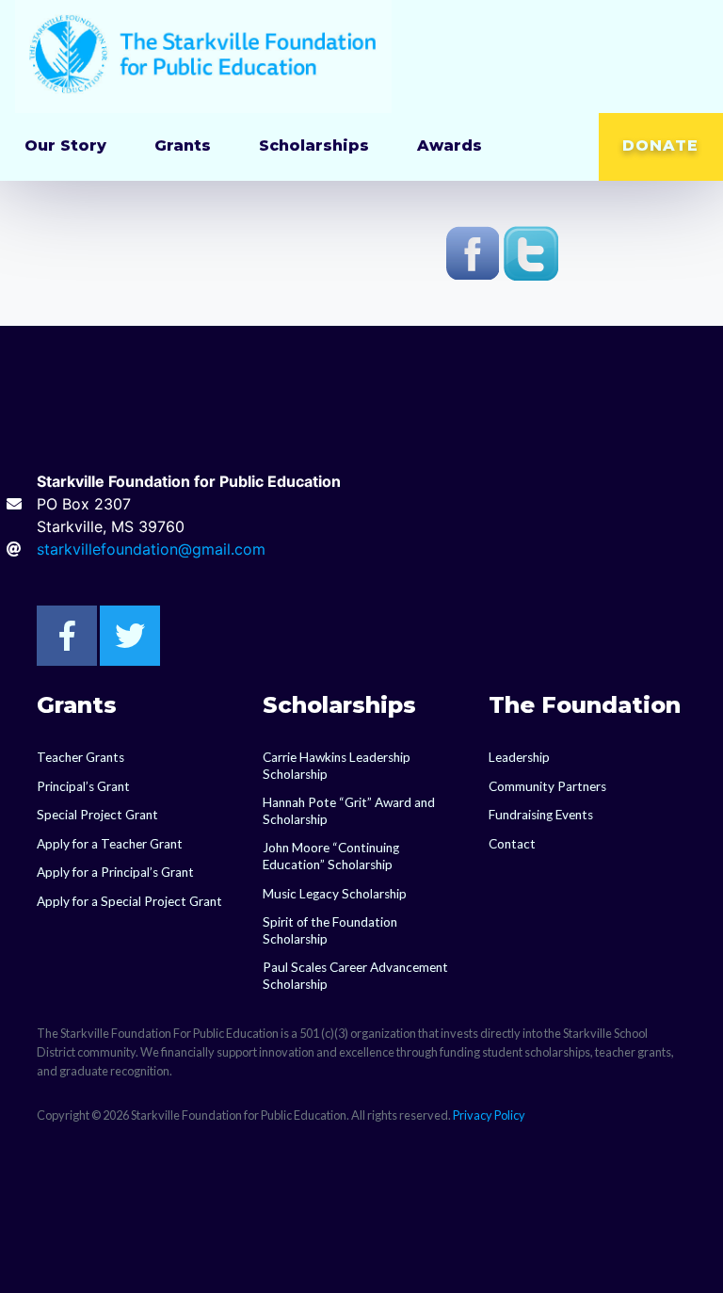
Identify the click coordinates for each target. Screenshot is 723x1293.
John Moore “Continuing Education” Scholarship (331, 856)
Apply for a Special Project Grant (129, 901)
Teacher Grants (80, 757)
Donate (660, 145)
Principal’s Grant (83, 786)
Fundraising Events (541, 814)
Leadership (519, 757)
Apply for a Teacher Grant (110, 843)
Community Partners (547, 786)
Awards (449, 145)
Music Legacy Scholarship (335, 893)
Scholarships (314, 145)
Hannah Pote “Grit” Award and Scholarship (349, 811)
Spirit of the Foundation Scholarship (330, 930)
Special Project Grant (97, 814)
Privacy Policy (489, 1115)
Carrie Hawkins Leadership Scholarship (336, 766)
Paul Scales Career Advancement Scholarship (355, 976)
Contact (512, 843)
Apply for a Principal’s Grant (115, 872)
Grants (182, 145)
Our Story (65, 145)
